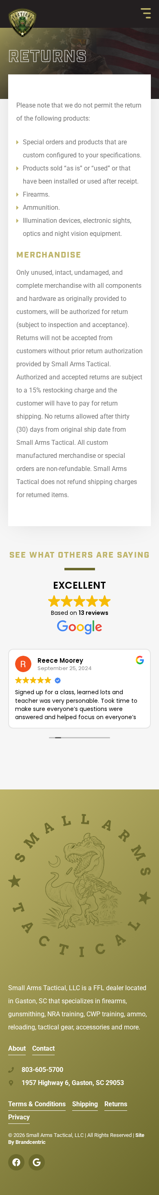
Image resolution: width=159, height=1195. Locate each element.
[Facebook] (16, 1162)
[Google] (37, 1162)
